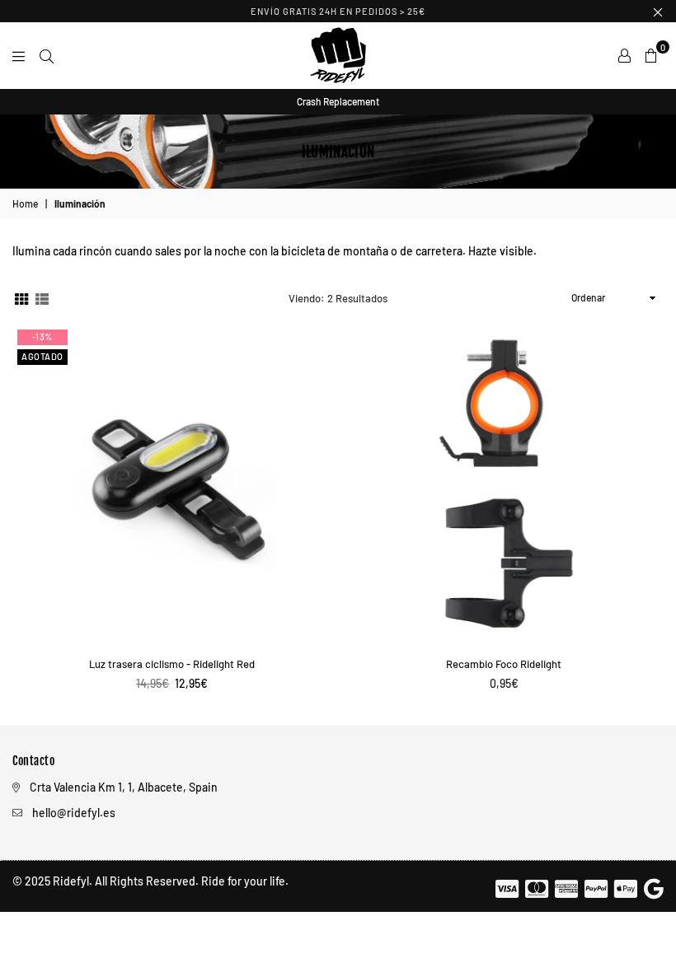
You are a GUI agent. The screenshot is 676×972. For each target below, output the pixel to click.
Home (25, 203)
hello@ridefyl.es (73, 813)
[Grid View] (21, 298)
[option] (338, 102)
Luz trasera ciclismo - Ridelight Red (172, 664)
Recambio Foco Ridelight (503, 664)
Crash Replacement (338, 101)
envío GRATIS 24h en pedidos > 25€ (338, 11)
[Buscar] (46, 55)
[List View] (42, 298)
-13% (42, 336)
